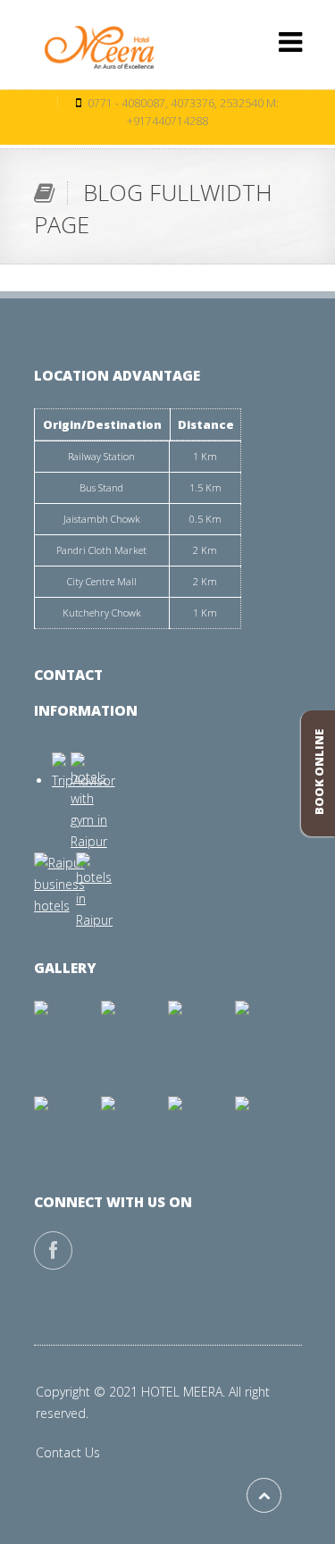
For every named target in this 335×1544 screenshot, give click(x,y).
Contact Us (68, 1452)
